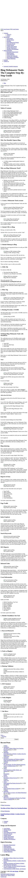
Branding (9, 41)
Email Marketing (10, 54)
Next (2, 735)
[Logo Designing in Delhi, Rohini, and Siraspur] (6, 768)
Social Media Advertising (13, 57)
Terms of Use (4, 875)
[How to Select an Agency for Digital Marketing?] (6, 791)
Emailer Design (10, 45)
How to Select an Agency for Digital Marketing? (15, 792)
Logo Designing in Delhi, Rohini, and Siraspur (15, 868)
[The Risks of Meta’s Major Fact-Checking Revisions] (6, 747)
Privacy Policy (11, 875)
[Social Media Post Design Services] (6, 782)
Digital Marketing (8, 50)
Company (6, 33)
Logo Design (10, 38)
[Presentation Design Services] (6, 776)
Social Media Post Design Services (12, 783)
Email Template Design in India (11, 788)
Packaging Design (11, 43)
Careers (8, 35)
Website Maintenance (12, 48)
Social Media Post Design (13, 42)
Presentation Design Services (10, 777)
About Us (9, 34)
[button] (14, 30)
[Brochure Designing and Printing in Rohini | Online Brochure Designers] (6, 757)
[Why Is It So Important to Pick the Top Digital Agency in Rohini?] (6, 796)
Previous (3, 736)
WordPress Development (12, 49)
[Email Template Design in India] (6, 787)
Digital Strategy (10, 53)
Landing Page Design (12, 46)
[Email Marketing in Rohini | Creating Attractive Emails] (6, 752)
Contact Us (6, 61)
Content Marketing (11, 58)
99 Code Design (14, 871)
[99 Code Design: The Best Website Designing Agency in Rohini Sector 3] (6, 763)
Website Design (10, 39)
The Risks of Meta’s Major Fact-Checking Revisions (14, 808)
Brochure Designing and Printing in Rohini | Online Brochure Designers (14, 760)
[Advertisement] (14, 15)
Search (2, 737)
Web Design (6, 37)
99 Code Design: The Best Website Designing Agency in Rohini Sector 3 (14, 765)
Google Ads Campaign (12, 56)
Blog (5, 83)
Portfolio (6, 60)
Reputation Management (12, 52)
